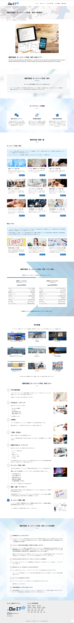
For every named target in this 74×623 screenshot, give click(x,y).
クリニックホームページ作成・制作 (36, 188)
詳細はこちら (22, 175)
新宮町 (42, 610)
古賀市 (39, 610)
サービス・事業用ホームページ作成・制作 (37, 168)
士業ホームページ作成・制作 (54, 168)
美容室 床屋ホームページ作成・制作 (56, 188)
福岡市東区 (43, 607)
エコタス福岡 (57, 370)
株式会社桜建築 (58, 356)
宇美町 (44, 612)
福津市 (35, 610)
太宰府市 (29, 610)
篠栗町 (32, 612)
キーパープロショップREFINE (16, 341)
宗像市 (32, 610)
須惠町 (38, 612)
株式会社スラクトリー (16, 370)
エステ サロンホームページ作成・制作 (15, 209)
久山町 (28, 612)
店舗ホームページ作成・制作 (13, 188)
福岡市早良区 (34, 605)
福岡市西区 (29, 605)
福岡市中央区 (39, 605)
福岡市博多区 (39, 607)
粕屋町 (35, 612)
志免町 (41, 612)
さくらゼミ (37, 370)
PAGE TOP (71, 603)
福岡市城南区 (29, 607)
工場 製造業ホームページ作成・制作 (36, 209)
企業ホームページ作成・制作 (13, 168)
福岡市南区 (34, 607)
